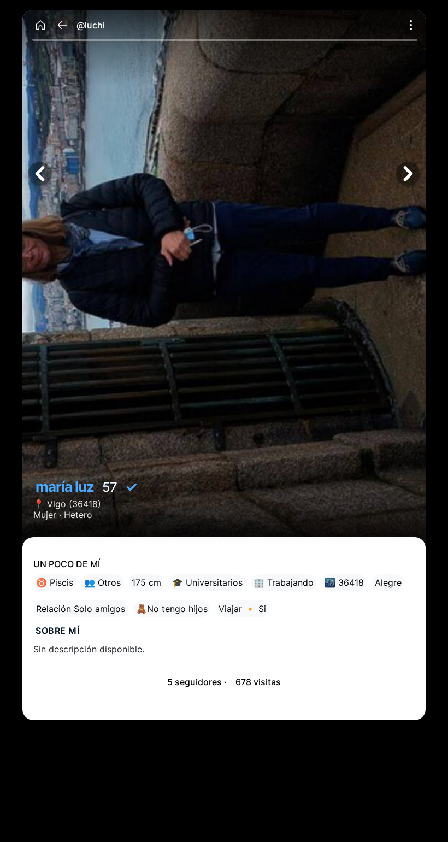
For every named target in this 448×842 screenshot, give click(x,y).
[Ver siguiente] (408, 174)
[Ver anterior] (40, 174)
